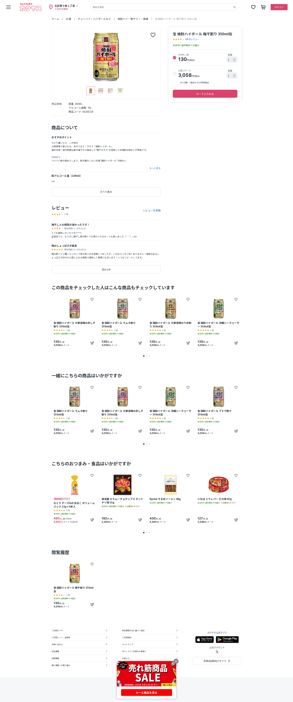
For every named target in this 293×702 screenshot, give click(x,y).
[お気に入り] (253, 7)
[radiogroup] (205, 68)
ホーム (55, 19)
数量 (230, 54)
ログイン (279, 7)
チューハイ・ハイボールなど (94, 19)
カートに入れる (205, 94)
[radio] (174, 57)
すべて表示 (106, 192)
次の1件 (106, 269)
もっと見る (155, 168)
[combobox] (232, 59)
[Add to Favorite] (92, 299)
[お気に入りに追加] (153, 35)
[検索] (234, 7)
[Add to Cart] (92, 343)
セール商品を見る (146, 692)
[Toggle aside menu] (8, 7)
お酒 (68, 19)
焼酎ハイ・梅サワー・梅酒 (133, 19)
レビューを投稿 (152, 210)
